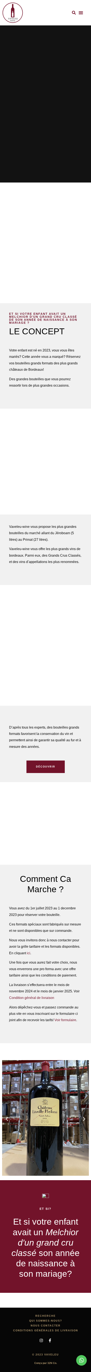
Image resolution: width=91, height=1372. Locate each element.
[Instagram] (41, 1340)
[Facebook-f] (50, 1340)
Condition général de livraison (31, 998)
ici (28, 953)
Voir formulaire (65, 1020)
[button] (73, 12)
